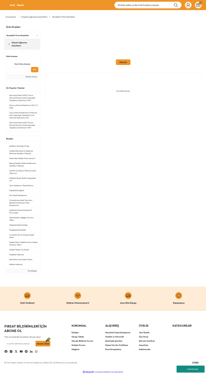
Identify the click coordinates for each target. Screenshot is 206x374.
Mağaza (75, 349)
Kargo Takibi (78, 336)
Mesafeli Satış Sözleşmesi (117, 332)
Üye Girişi (143, 336)
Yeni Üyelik (144, 332)
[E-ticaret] (102, 372)
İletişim (75, 332)
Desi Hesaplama (113, 349)
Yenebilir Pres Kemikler (63, 16)
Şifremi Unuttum (147, 341)
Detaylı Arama (31, 77)
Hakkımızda (144, 349)
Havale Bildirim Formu (82, 341)
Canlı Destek (192, 369)
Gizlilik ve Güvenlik (114, 336)
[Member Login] (188, 5)
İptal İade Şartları (113, 341)
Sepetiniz (143, 345)
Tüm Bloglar (32, 271)
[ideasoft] (88, 372)
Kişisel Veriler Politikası (116, 345)
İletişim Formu (78, 345)
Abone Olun (43, 343)
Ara (34, 69)
